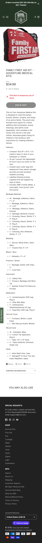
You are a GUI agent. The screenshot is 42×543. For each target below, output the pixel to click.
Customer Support (12, 483)
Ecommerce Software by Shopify (18, 530)
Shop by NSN (10, 493)
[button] (17, 61)
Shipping (8, 480)
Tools (7, 450)
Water (7, 443)
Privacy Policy (11, 504)
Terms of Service (12, 500)
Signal (7, 456)
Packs (7, 453)
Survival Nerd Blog (12, 490)
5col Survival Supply (20, 527)
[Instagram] (13, 420)
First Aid (8, 433)
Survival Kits (10, 429)
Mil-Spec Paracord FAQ (14, 487)
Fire (6, 436)
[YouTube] (17, 420)
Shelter (8, 446)
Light (7, 460)
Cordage (8, 439)
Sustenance (10, 463)
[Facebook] (6, 420)
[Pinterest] (10, 420)
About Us (9, 476)
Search (8, 473)
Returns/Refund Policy (14, 497)
